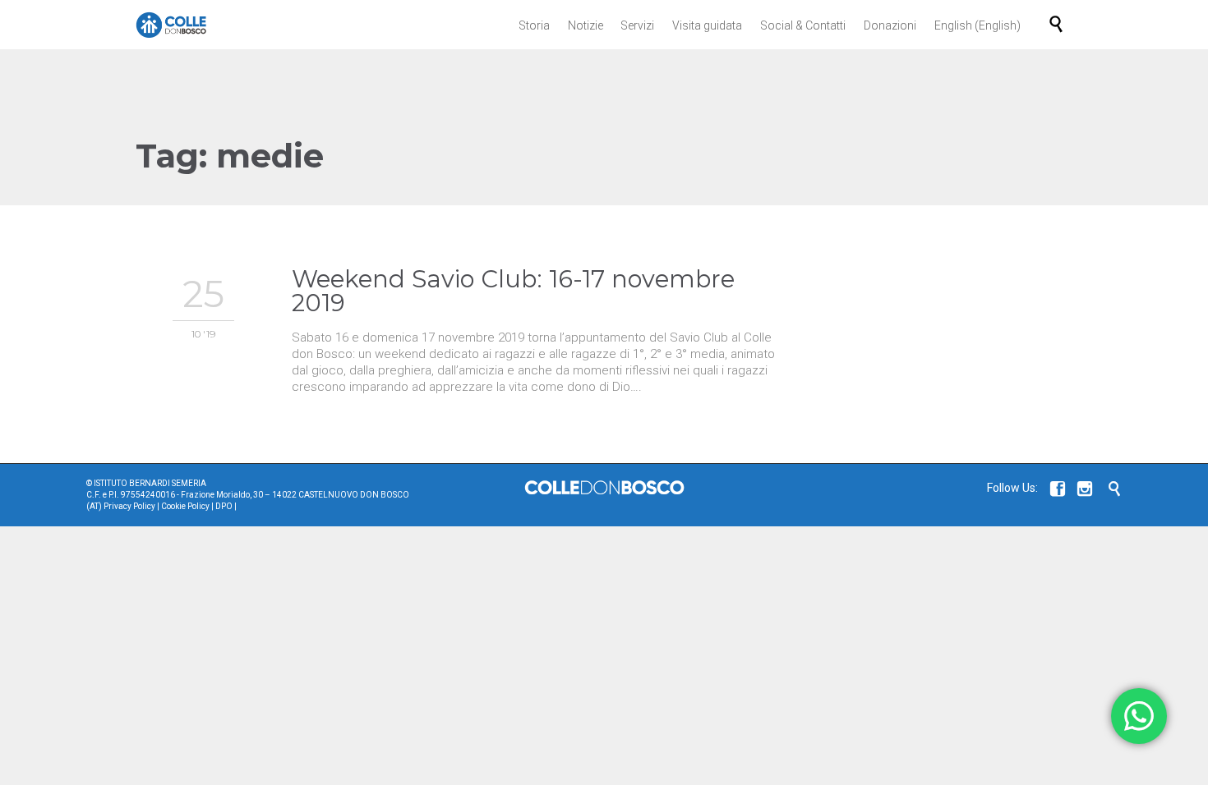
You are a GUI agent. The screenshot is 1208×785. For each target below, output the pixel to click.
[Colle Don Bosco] (171, 24)
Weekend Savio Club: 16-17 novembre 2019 (513, 290)
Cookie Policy (185, 506)
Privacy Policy (129, 506)
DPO (224, 506)
